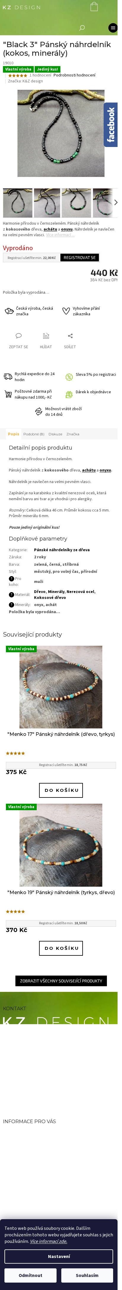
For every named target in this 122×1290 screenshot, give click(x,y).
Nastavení (59, 1256)
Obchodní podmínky (32, 1143)
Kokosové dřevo (50, 598)
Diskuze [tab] (55, 434)
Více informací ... (60, 235)
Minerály (56, 592)
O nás (11, 1133)
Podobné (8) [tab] (33, 434)
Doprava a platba (26, 1152)
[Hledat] (82, 28)
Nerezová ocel (80, 592)
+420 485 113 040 (40, 1057)
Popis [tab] (13, 434)
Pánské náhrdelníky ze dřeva (62, 550)
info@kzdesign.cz (41, 1043)
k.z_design (29, 1094)
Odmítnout (30, 1275)
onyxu (67, 229)
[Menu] (113, 28)
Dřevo (40, 592)
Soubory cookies (26, 1190)
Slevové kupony (24, 1162)
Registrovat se (80, 257)
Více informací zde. (48, 1241)
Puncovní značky (27, 1171)
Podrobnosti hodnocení (74, 75)
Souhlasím (87, 1275)
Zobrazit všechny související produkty (61, 980)
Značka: (25, 81)
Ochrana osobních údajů (38, 1181)
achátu (50, 229)
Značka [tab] (72, 434)
